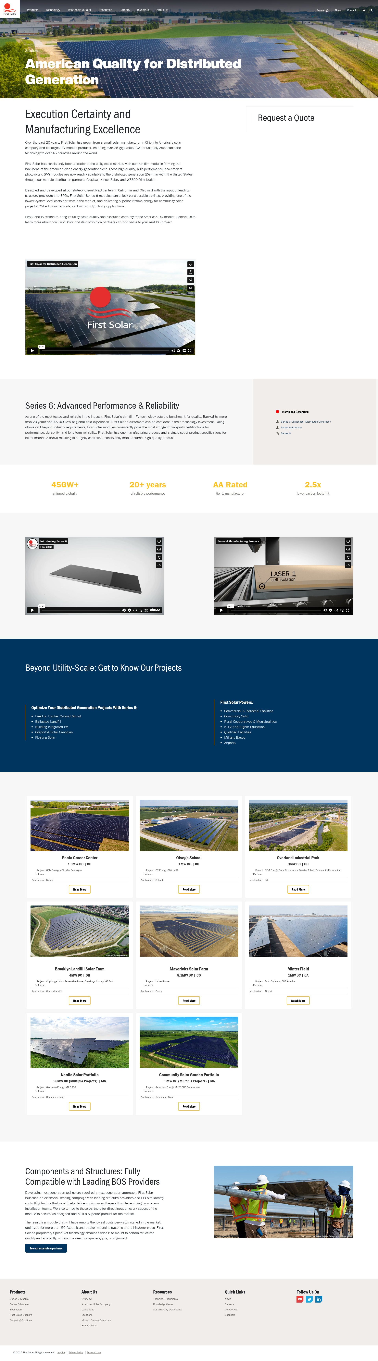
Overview (87, 1299)
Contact (351, 10)
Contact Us (231, 1309)
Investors (143, 9)
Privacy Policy (76, 1352)
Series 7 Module (19, 1299)
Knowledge (323, 10)
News (338, 10)
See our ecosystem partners (46, 1248)
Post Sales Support (21, 1315)
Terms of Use (94, 1352)
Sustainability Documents (167, 1309)
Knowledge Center (163, 1304)
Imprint (61, 1352)
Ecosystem (16, 1309)
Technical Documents (165, 1299)
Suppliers (230, 1315)
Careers (125, 9)
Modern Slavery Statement (97, 1320)
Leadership (88, 1309)
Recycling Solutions (21, 1320)
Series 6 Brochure (291, 427)
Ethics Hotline (89, 1325)
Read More (79, 889)
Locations (87, 1315)
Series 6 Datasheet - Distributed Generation (306, 421)
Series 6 (286, 433)
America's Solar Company (96, 1304)
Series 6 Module (19, 1304)
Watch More (298, 1001)
